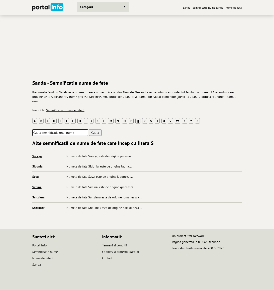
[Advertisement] (137, 46)
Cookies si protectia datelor (120, 252)
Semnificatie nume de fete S (65, 110)
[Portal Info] (47, 7)
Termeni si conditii (114, 245)
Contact (107, 258)
